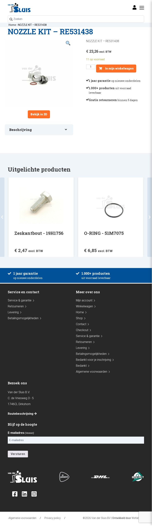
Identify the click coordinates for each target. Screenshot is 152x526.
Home (12, 24)
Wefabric (137, 518)
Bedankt (81, 365)
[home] (19, 7)
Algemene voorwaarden (91, 371)
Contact (81, 324)
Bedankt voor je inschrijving (93, 359)
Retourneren (16, 306)
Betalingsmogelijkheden (23, 318)
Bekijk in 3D (39, 114)
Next (149, 217)
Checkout (82, 330)
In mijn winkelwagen (118, 68)
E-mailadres (21, 433)
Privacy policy (52, 518)
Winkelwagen (84, 306)
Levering (13, 312)
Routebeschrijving (21, 413)
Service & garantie (19, 300)
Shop (79, 318)
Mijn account (84, 300)
